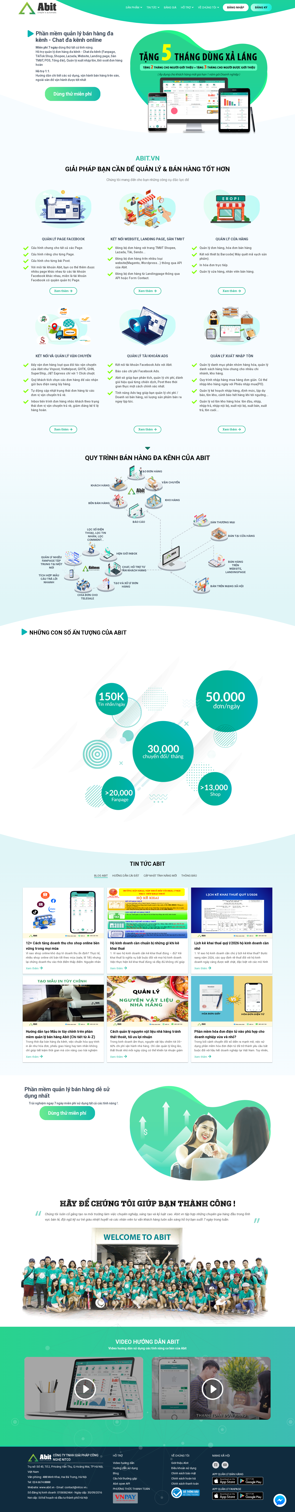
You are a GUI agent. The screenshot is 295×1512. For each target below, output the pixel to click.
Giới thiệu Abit (180, 1463)
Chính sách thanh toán (185, 1483)
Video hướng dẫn (123, 1463)
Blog (116, 1473)
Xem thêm (61, 291)
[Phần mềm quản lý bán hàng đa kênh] (37, 7)
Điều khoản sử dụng (183, 1468)
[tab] (101, 875)
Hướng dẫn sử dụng (125, 1468)
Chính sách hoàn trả (183, 1478)
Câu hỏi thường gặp (125, 1478)
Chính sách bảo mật (183, 1473)
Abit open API (121, 1483)
